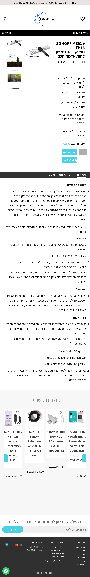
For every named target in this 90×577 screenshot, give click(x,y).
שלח (13, 529)
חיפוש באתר (80, 557)
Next (21, 50)
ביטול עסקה (81, 564)
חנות (83, 550)
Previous (8, 50)
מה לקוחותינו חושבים (59, 174)
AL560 (66, 143)
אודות (83, 554)
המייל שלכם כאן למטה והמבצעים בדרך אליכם (45, 522)
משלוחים (81, 174)
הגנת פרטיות (80, 547)
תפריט (8, 33)
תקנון (83, 561)
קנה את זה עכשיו (69, 160)
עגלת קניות (81, 33)
